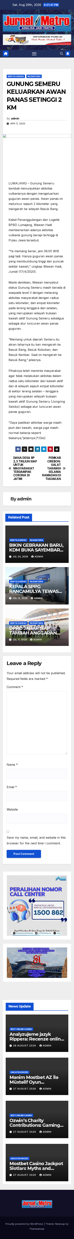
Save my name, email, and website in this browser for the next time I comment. (36, 840)
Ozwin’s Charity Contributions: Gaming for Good (34, 1125)
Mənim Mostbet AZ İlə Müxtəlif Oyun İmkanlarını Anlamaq (33, 1082)
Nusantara (34, 76)
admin (15, 118)
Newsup (60, 1223)
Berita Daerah (16, 76)
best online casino (21, 1029)
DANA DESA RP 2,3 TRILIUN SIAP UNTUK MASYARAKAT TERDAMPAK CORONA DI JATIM (25, 468)
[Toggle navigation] (34, 53)
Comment (15, 687)
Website (12, 809)
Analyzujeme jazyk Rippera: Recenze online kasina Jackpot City (36, 1038)
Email (12, 787)
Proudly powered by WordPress (25, 1223)
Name (12, 764)
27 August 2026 (25, 1088)
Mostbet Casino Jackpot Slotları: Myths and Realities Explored (36, 1168)
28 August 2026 (25, 1045)
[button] (61, 53)
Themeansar (36, 1228)
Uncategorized (19, 1072)
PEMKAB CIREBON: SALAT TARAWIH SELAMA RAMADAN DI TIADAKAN (51, 468)
